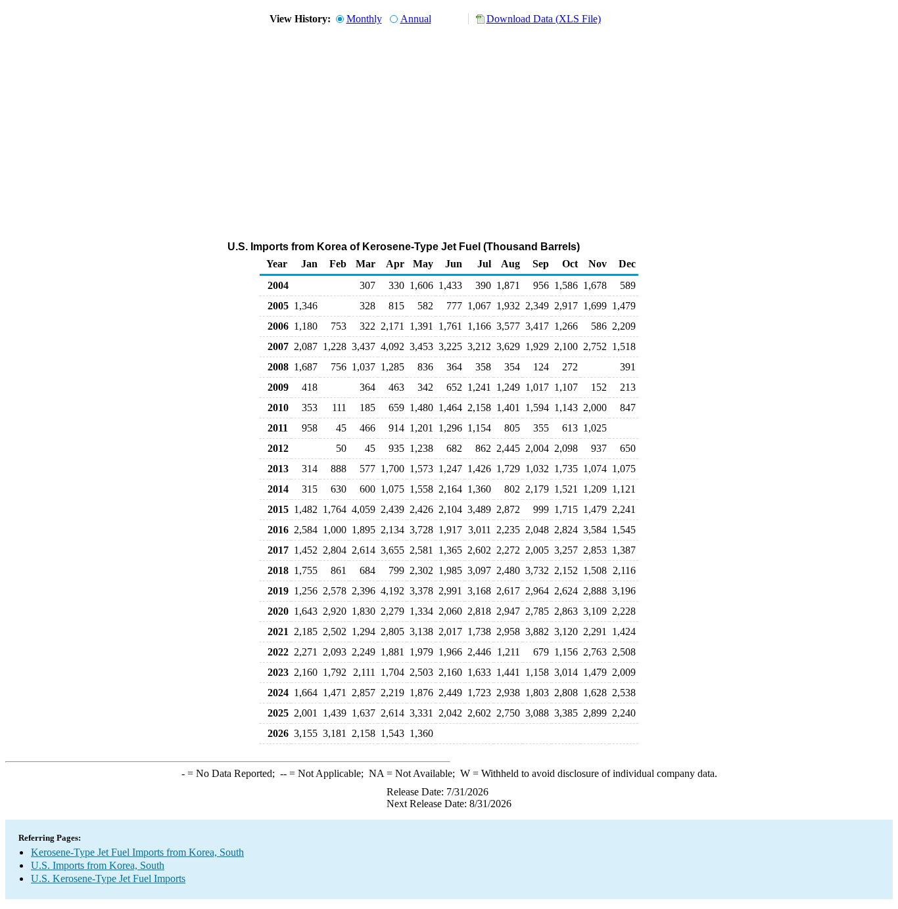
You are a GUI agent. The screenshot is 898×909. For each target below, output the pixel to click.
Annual (415, 18)
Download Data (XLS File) (543, 18)
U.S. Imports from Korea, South (97, 865)
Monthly (364, 18)
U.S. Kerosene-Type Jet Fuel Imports (108, 878)
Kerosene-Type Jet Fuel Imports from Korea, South (137, 852)
